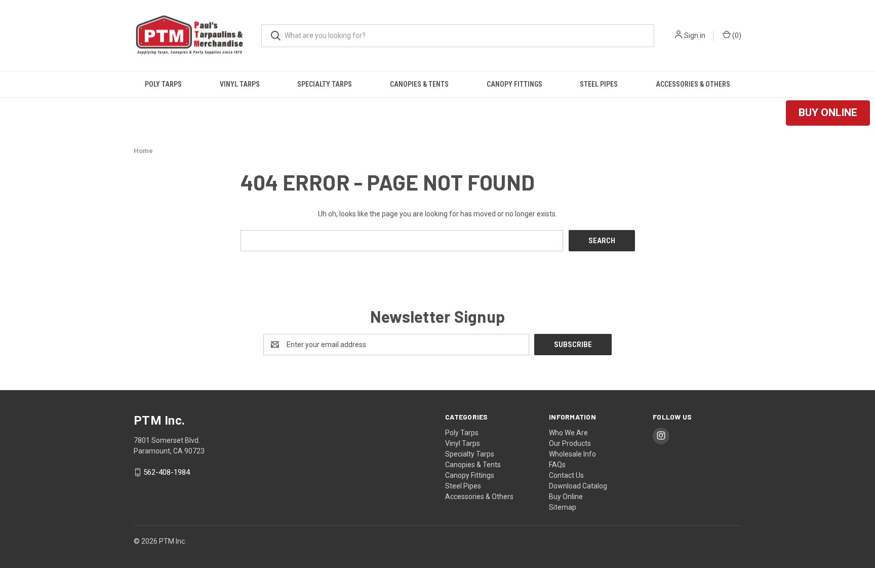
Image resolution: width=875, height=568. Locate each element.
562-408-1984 (166, 472)
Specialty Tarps (324, 84)
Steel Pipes (599, 84)
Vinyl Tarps (240, 84)
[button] (828, 113)
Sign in (694, 35)
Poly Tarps (163, 84)
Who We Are (568, 433)
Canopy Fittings (514, 84)
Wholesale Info (572, 454)
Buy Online (566, 497)
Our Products (570, 443)
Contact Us (566, 475)
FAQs (557, 465)
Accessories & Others (693, 84)
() (736, 35)
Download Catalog (578, 486)
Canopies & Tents (419, 84)
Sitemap (562, 507)
